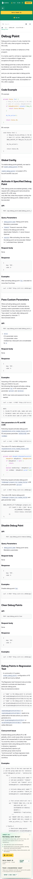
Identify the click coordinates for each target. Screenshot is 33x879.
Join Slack (9, 855)
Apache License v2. (12, 878)
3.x (6, 27)
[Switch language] (26, 24)
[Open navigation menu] (2, 8)
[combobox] (12, 24)
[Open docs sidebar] (30, 24)
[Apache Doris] (5, 3)
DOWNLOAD (28, 3)
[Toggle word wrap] (26, 99)
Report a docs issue (10, 875)
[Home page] (2, 27)
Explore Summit (24, 861)
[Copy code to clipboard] (29, 99)
